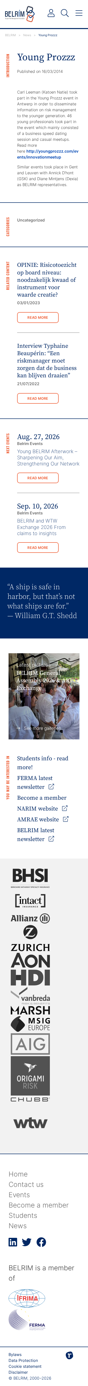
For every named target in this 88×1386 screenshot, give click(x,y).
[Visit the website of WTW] (30, 1122)
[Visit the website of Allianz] (30, 918)
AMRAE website (38, 819)
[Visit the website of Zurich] (30, 938)
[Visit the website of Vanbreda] (30, 995)
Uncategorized (31, 220)
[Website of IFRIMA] (27, 1306)
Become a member (41, 798)
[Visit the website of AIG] (30, 1044)
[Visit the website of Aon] (30, 960)
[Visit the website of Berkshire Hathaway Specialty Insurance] (30, 878)
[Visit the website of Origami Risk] (30, 1076)
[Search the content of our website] (65, 13)
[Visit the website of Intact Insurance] (30, 901)
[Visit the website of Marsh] (30, 1010)
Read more (37, 317)
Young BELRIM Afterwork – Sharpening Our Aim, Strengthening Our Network (48, 457)
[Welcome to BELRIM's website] (20, 14)
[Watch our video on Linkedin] (13, 1245)
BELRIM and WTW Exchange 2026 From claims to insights (41, 527)
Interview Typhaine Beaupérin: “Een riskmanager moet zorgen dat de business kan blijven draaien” (47, 361)
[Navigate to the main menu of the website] (79, 13)
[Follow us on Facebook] (41, 1245)
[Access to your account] (51, 13)
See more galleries (42, 728)
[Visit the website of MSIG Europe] (30, 1024)
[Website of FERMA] (27, 1328)
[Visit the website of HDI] (30, 977)
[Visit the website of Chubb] (30, 1099)
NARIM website (38, 808)
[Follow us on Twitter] (27, 1245)
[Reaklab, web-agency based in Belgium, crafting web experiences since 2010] (69, 1363)
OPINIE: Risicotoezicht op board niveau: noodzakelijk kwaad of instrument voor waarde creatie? (47, 280)
